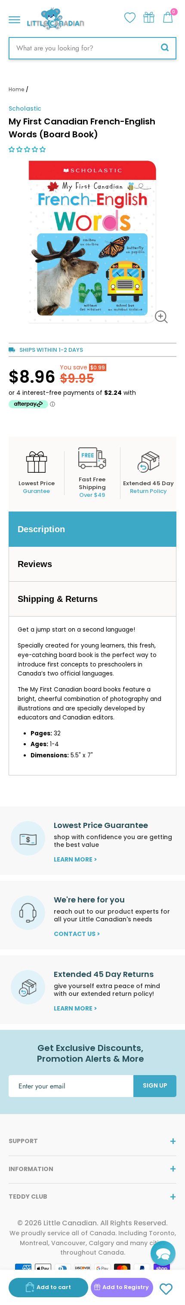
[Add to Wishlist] (166, 1289)
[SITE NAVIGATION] (14, 17)
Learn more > (75, 859)
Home (17, 89)
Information (31, 1169)
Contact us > (77, 934)
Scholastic (25, 108)
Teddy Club (28, 1196)
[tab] (92, 529)
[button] (28, 149)
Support (23, 1141)
